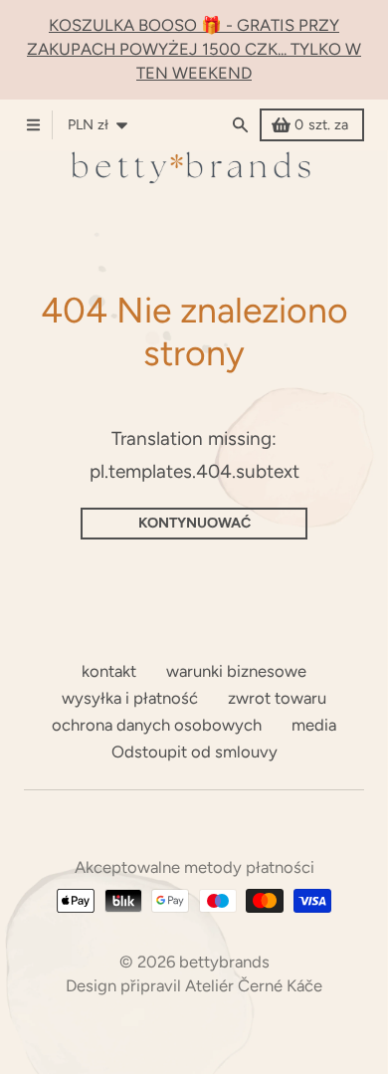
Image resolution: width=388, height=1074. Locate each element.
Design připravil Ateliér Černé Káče (194, 985)
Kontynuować (194, 523)
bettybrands (224, 961)
